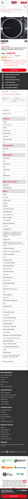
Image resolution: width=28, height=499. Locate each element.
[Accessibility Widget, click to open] (25, 481)
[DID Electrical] (14, 2)
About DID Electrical (6, 410)
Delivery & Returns (16, 94)
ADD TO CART (14, 70)
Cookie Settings (4, 404)
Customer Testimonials (6, 438)
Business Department (6, 416)
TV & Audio (8, 9)
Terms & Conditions (5, 392)
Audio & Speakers (17, 9)
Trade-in (3, 419)
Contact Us (3, 412)
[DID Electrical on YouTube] (5, 452)
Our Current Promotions (6, 375)
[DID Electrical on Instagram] (3, 452)
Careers (3, 379)
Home (2, 9)
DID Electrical (8, 480)
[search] (25, 6)
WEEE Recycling (5, 382)
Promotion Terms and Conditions (9, 395)
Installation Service (5, 434)
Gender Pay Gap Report (6, 386)
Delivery (3, 427)
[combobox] (12, 6)
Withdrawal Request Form (7, 421)
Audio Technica (5, 46)
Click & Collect (4, 432)
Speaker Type (5, 98)
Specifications (6, 113)
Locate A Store (4, 377)
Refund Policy (4, 399)
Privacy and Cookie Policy (7, 397)
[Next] (26, 29)
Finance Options (5, 401)
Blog (2, 384)
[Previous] (2, 29)
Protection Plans (5, 436)
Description (8, 94)
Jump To (3, 94)
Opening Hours (4, 414)
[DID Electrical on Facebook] (1, 452)
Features (4, 99)
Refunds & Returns (5, 429)
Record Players (6, 11)
